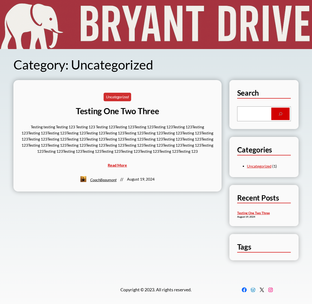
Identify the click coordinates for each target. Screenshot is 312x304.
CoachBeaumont (103, 180)
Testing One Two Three (117, 111)
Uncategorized (117, 97)
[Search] (280, 114)
